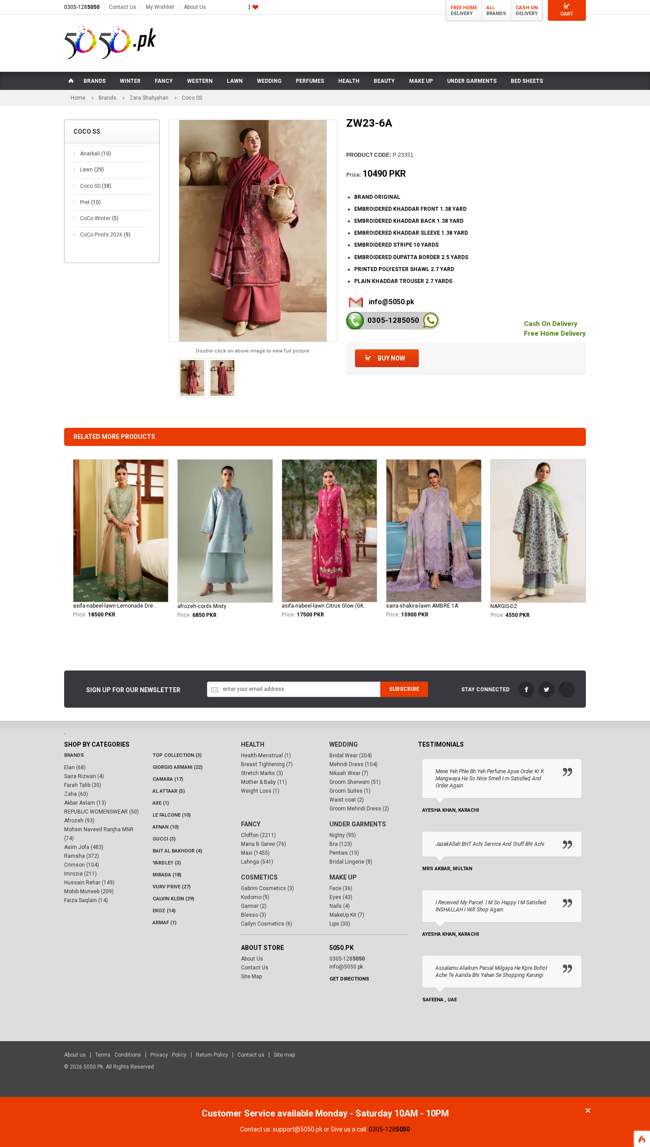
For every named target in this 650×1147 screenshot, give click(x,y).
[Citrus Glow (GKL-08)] (329, 530)
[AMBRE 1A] (434, 530)
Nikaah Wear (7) (348, 773)
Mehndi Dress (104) (353, 764)
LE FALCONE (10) (172, 815)
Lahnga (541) (257, 862)
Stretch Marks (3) (262, 773)
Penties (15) (344, 853)
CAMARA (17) (168, 779)
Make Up (343, 877)
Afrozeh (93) (79, 821)
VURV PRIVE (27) (172, 887)
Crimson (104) (81, 865)
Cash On (527, 8)
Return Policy (212, 1055)
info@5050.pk (391, 302)
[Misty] (225, 531)
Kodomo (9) (255, 897)
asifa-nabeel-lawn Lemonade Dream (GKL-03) (116, 606)
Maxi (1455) (255, 853)
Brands (107, 98)
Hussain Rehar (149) (89, 883)
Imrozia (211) (80, 874)
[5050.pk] (110, 42)
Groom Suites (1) (350, 791)
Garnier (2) (254, 906)
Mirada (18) (167, 875)
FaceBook (526, 690)
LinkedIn (567, 690)
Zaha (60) (76, 794)
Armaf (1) (164, 923)
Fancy (250, 824)
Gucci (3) (164, 839)
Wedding (343, 744)
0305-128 (81, 7)
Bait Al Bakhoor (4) (177, 851)
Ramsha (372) (81, 856)
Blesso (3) (253, 915)
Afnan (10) (166, 827)
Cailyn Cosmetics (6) (266, 924)
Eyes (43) (340, 897)
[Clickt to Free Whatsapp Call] (430, 320)
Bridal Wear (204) (350, 755)
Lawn (92, 170)
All (490, 8)
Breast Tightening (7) (267, 764)
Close (587, 1110)
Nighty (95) (342, 835)
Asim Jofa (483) (83, 847)
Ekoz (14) (164, 911)
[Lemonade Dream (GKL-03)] (120, 530)
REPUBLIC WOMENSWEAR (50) (101, 812)
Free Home (464, 8)
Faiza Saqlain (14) (86, 900)
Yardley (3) (167, 863)
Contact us (250, 1055)
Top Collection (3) (177, 755)
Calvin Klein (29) (173, 899)
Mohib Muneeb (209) (89, 891)
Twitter (546, 690)
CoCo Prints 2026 (105, 235)
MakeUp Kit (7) (346, 915)
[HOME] (70, 81)
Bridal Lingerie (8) (350, 862)
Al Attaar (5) (169, 791)
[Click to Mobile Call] (355, 320)
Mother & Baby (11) (264, 782)
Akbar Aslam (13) (85, 803)
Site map (284, 1055)
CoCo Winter (99, 218)
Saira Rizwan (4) (84, 776)
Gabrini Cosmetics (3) (267, 888)
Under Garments (357, 824)
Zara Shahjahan (149, 98)
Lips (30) (339, 924)
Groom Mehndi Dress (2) (359, 809)
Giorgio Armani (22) (178, 767)
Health (252, 744)
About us (75, 1055)
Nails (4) (339, 906)
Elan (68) (75, 767)
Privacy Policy (168, 1055)
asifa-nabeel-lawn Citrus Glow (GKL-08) (324, 606)
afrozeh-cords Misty (201, 606)
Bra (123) (340, 844)
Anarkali (95, 154)
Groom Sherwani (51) (355, 782)
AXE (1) (161, 803)
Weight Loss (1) (260, 791)
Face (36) (340, 888)
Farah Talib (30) (82, 785)
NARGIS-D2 (503, 606)
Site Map (251, 976)
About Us (195, 7)
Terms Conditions (118, 1055)
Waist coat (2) (346, 800)
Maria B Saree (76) (263, 844)
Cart (566, 14)
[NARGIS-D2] (538, 531)
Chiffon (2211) (258, 835)
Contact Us (122, 7)
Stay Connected (485, 689)
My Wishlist (160, 7)
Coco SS (95, 186)
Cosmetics (259, 877)
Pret (90, 202)
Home (78, 98)
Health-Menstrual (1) (266, 755)
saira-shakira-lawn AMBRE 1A (422, 606)
